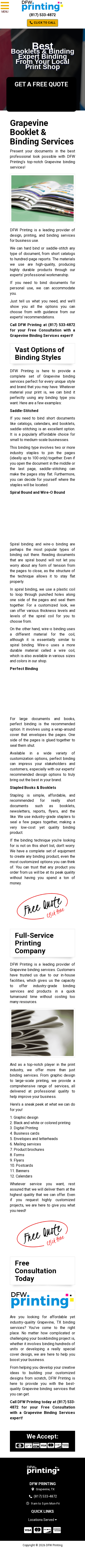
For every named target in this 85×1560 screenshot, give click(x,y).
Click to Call (44, 22)
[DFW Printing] (42, 1469)
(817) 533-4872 (42, 15)
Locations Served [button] (41, 1520)
